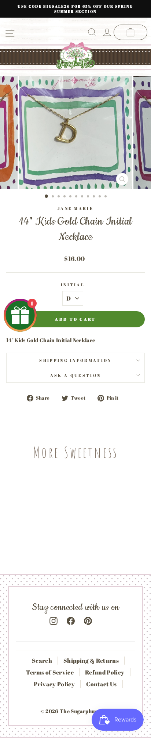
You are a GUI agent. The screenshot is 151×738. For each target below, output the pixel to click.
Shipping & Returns (91, 661)
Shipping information (75, 360)
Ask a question (75, 375)
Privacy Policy (54, 684)
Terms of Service (50, 672)
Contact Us (101, 684)
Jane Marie (75, 208)
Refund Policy (105, 672)
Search (42, 661)
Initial (73, 284)
